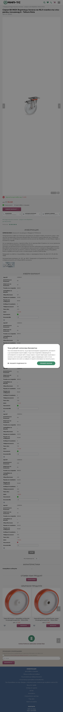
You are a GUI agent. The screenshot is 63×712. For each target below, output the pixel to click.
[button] (17, 363)
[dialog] (31, 356)
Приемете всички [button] (46, 363)
